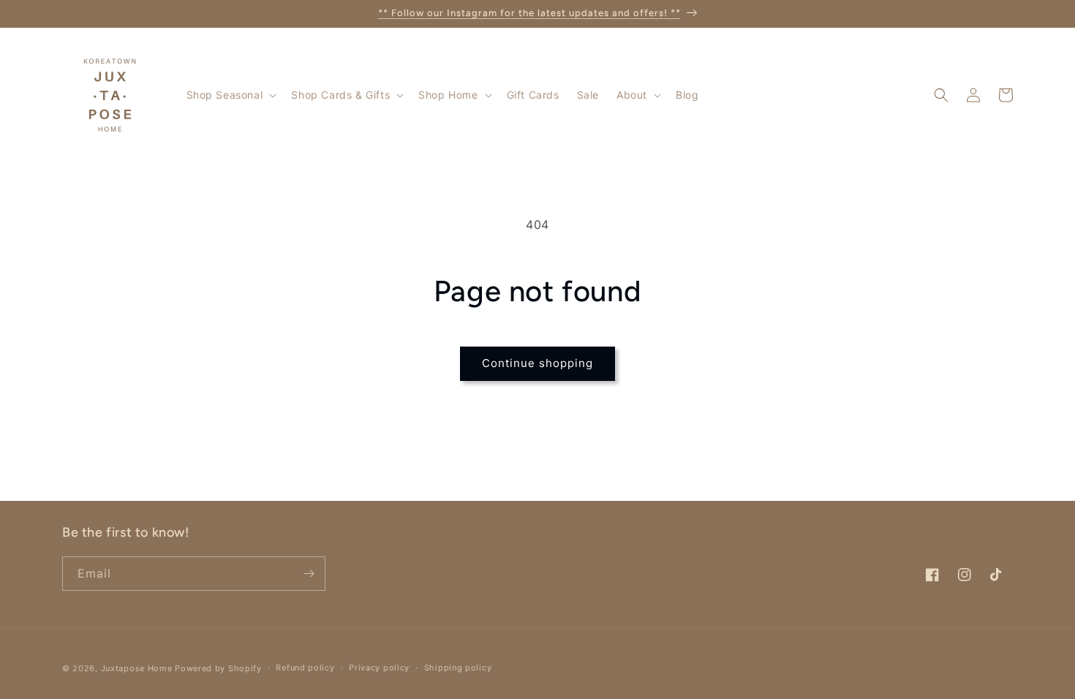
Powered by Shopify (218, 668)
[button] (230, 95)
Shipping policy (458, 667)
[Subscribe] (309, 573)
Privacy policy (379, 667)
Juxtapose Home (137, 668)
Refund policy (305, 667)
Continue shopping (537, 363)
